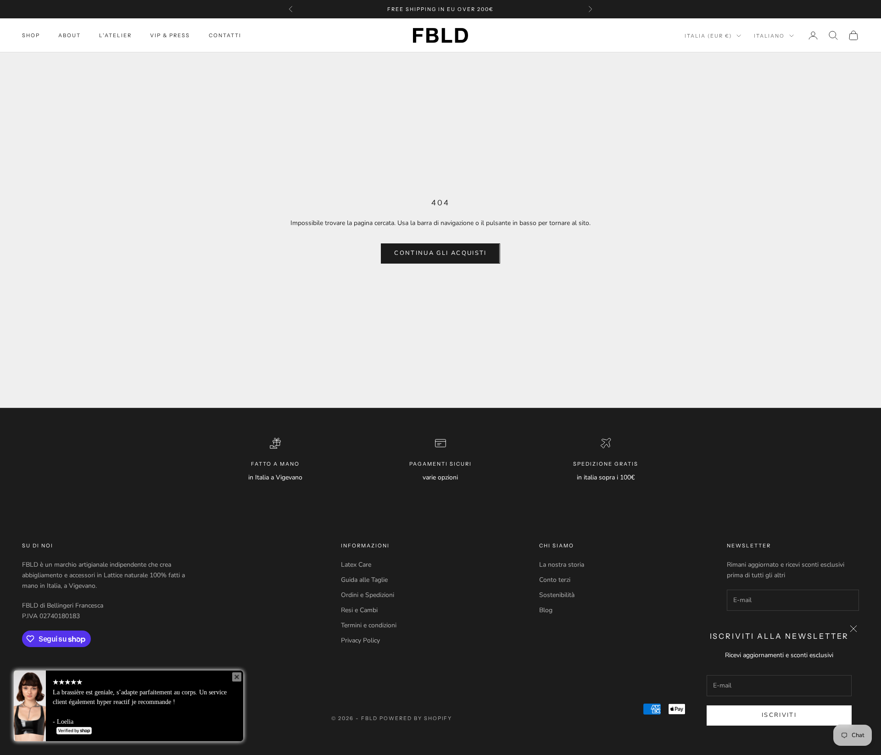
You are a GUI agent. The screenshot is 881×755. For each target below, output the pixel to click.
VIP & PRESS (170, 35)
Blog (545, 610)
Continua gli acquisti (440, 253)
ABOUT (69, 35)
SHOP (31, 35)
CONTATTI (225, 35)
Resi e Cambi (359, 610)
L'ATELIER (115, 35)
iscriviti (779, 715)
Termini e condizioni (368, 625)
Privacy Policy (360, 640)
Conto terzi (554, 579)
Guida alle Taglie (364, 579)
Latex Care (356, 564)
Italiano (769, 36)
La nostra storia (561, 564)
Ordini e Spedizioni (367, 595)
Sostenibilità (556, 595)
